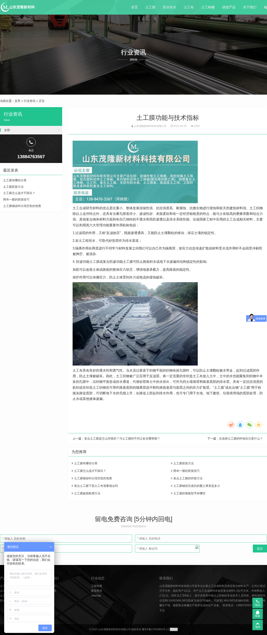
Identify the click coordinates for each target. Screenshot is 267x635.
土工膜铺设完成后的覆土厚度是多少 (196, 485)
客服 (257, 616)
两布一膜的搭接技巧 (186, 470)
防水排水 (169, 7)
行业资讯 (29, 101)
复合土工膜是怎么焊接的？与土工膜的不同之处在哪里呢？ (122, 438)
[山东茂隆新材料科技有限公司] (17, 7)
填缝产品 (229, 7)
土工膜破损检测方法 (86, 493)
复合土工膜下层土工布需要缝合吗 (95, 485)
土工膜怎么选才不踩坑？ (89, 470)
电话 (257, 605)
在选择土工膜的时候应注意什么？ (241, 438)
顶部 (257, 627)
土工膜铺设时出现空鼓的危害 (92, 478)
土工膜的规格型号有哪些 (189, 493)
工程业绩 (96, 585)
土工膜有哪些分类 (85, 463)
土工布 (189, 7)
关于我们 (249, 7)
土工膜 (150, 7)
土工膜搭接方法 (183, 463)
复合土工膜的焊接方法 (188, 478)
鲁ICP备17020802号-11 (155, 629)
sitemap (96, 595)
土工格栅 (208, 7)
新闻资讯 (96, 590)
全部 (7, 130)
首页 (134, 7)
